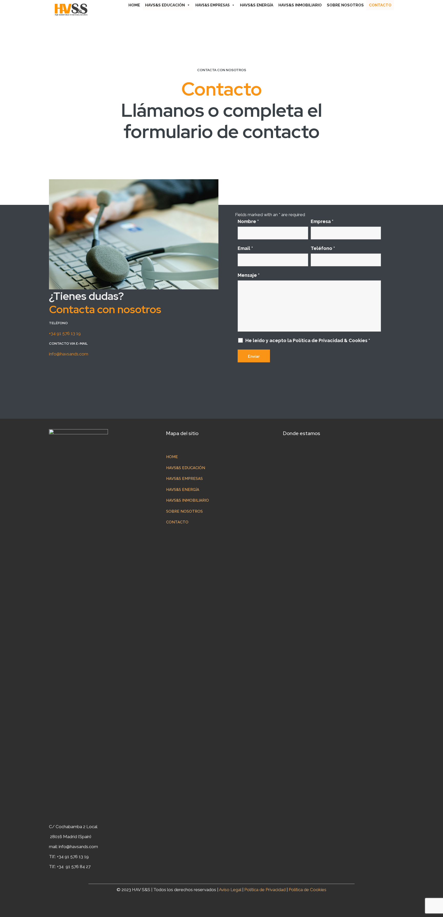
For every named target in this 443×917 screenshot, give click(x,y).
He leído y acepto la (307, 340)
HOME (134, 5)
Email (245, 248)
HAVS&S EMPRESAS (212, 5)
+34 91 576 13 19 (65, 333)
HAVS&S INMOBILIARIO (300, 5)
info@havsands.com (68, 353)
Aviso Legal (230, 889)
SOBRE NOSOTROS (345, 5)
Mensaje (249, 275)
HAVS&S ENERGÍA (256, 5)
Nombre (248, 221)
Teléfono (323, 248)
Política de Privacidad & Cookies (331, 340)
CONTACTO (380, 5)
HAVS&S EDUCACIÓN (165, 5)
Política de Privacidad (265, 889)
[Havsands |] (71, 9)
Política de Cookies (307, 889)
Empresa (322, 221)
